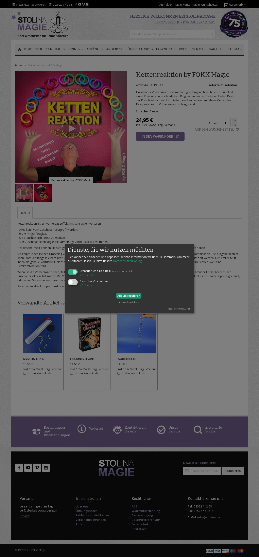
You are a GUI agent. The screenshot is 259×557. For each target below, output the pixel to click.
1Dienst (86, 285)
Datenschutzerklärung (127, 261)
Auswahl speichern (128, 301)
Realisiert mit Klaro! (179, 308)
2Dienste (87, 275)
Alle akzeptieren (128, 296)
